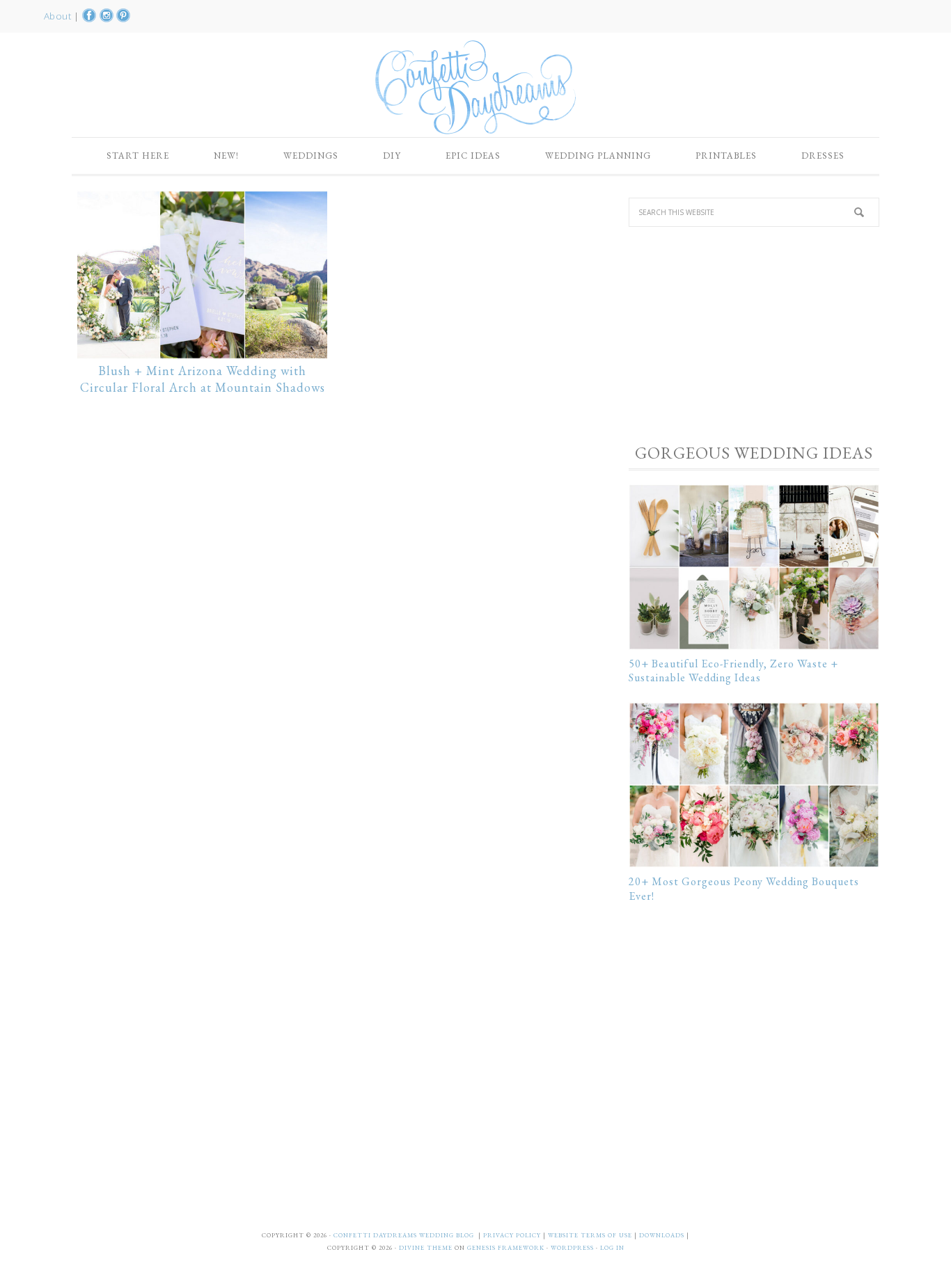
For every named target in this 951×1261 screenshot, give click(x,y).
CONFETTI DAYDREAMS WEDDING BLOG (403, 1235)
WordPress (572, 1248)
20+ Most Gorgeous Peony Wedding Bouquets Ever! (744, 888)
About (59, 16)
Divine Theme (426, 1248)
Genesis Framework (505, 1248)
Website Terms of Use (591, 1235)
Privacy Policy (513, 1235)
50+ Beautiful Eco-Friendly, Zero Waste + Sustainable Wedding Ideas (733, 670)
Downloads (662, 1235)
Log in (612, 1248)
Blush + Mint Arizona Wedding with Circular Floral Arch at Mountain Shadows (202, 379)
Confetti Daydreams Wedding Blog (475, 87)
